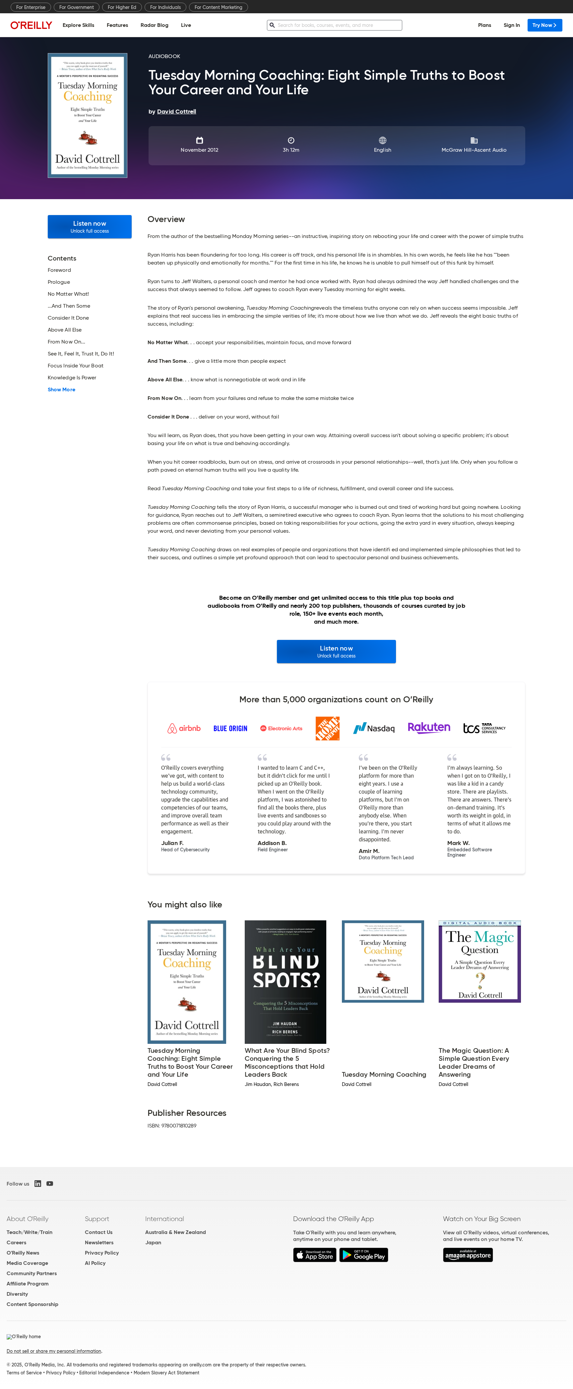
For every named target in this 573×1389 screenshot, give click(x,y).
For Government (76, 7)
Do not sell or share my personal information (54, 1351)
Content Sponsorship (32, 1304)
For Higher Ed (122, 7)
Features (117, 25)
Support (97, 1219)
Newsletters (99, 1242)
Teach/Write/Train (29, 1232)
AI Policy (95, 1263)
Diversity (17, 1293)
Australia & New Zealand (175, 1232)
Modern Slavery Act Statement (166, 1373)
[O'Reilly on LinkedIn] (37, 1183)
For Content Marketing (218, 7)
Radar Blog (154, 25)
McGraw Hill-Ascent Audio (474, 150)
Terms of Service (24, 1373)
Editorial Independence (104, 1373)
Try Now (542, 25)
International (164, 1219)
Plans (484, 25)
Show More (61, 389)
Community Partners (32, 1273)
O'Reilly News (23, 1252)
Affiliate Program (28, 1283)
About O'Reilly (27, 1219)
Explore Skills (78, 25)
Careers (16, 1242)
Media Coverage (27, 1263)
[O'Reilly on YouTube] (49, 1183)
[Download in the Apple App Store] (315, 1260)
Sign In (512, 25)
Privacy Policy (102, 1252)
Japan (153, 1242)
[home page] (31, 25)
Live (186, 25)
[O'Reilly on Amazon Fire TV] (468, 1260)
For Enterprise (30, 7)
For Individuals (165, 7)
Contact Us (98, 1232)
